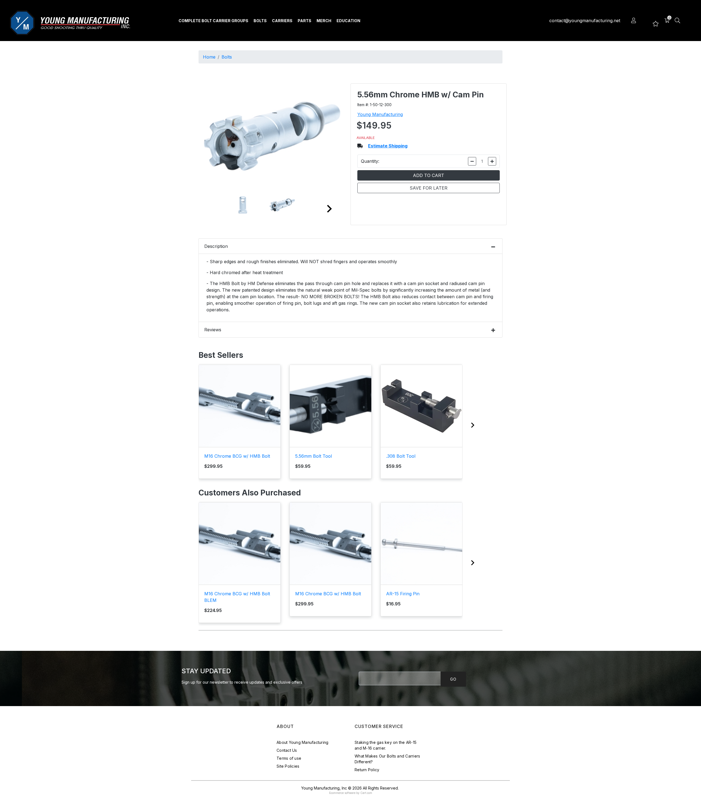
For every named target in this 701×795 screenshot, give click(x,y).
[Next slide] (328, 208)
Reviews (212, 329)
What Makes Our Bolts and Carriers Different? (387, 759)
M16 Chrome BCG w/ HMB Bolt (237, 456)
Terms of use (289, 758)
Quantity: (370, 161)
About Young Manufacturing (302, 742)
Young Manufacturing (380, 114)
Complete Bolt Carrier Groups (213, 20)
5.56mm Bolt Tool (313, 456)
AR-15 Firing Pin (403, 593)
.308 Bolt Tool (400, 456)
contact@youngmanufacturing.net (584, 20)
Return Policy (367, 769)
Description (216, 246)
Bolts (260, 20)
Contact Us (287, 750)
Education (348, 20)
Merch (324, 20)
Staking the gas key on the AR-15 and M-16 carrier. (385, 745)
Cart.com (366, 792)
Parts (304, 20)
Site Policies (288, 766)
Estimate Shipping (387, 146)
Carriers (282, 20)
